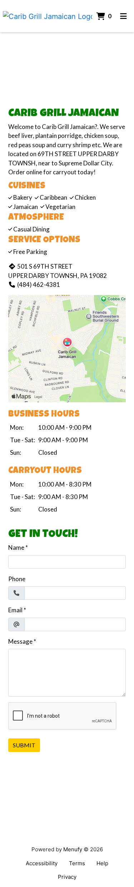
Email (15, 610)
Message (20, 641)
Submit (24, 745)
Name (16, 547)
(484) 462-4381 (38, 284)
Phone (16, 579)
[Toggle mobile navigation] (123, 16)
